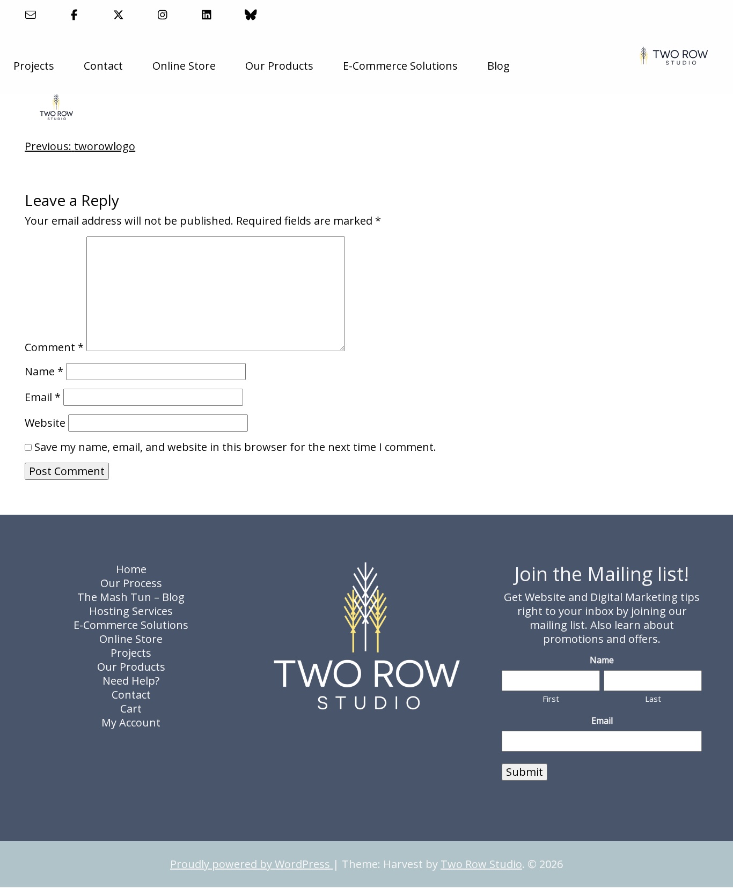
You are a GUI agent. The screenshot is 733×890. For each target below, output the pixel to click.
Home (131, 569)
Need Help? (130, 680)
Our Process (131, 583)
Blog (498, 65)
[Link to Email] (30, 15)
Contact (103, 65)
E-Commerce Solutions (400, 65)
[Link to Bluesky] (251, 15)
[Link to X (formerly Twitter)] (118, 15)
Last (653, 698)
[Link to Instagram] (163, 15)
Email (43, 397)
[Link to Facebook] (74, 15)
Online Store (184, 65)
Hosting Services (131, 611)
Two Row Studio (481, 864)
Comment (54, 347)
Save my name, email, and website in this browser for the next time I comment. (235, 447)
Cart (131, 708)
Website (45, 423)
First (551, 698)
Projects (33, 65)
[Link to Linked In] (207, 15)
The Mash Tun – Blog (131, 597)
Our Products (279, 65)
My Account (130, 722)
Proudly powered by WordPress (251, 864)
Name (44, 372)
